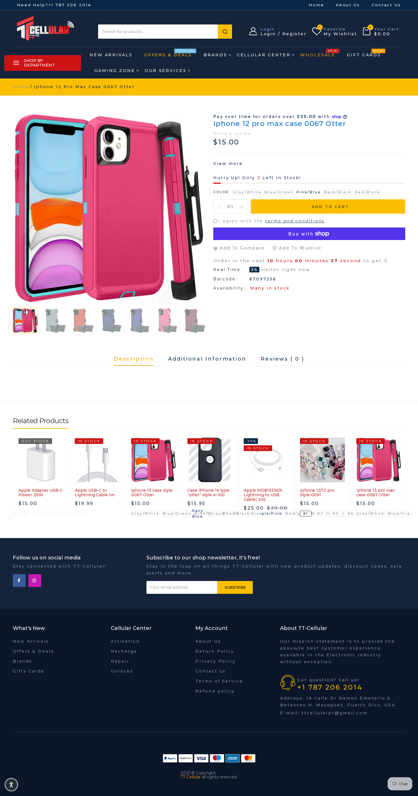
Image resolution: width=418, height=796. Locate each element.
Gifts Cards (28, 671)
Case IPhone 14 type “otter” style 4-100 (208, 492)
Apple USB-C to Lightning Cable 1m (95, 492)
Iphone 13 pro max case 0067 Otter (375, 492)
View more (228, 163)
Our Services (166, 70)
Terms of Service (219, 681)
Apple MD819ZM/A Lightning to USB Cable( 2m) (263, 495)
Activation (125, 641)
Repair (120, 661)
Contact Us (386, 5)
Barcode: (225, 279)
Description (134, 359)
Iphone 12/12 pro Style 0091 (317, 492)
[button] (11, 784)
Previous (24, 319)
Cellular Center (264, 54)
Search (225, 31)
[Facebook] (19, 580)
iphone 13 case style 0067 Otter (152, 492)
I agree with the (271, 221)
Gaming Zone (114, 70)
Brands (215, 54)
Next (195, 319)
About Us (348, 5)
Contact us (210, 671)
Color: (221, 192)
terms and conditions (295, 221)
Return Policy (214, 651)
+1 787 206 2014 (70, 5)
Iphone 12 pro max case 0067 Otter (279, 123)
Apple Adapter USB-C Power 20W (40, 492)
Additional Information (207, 359)
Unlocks (122, 671)
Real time (227, 269)
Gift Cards (364, 53)
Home (316, 5)
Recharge (124, 651)
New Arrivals (111, 54)
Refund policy (215, 691)
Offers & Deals (168, 53)
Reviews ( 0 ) (282, 359)
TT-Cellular (191, 777)
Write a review (232, 133)
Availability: (229, 288)
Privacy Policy (215, 661)
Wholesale (317, 53)
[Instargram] (34, 580)
